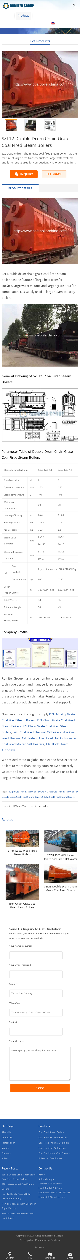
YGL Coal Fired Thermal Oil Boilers (37, 732)
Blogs (41, 23)
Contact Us (24, 23)
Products (23, 15)
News (6, 23)
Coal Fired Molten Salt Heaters (23, 744)
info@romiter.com (55, 1197)
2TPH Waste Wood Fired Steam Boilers (29, 806)
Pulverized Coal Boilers (50, 1158)
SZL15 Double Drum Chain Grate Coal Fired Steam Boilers (60, 888)
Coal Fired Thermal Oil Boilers (54, 1142)
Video (4, 1158)
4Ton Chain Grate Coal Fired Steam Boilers (22, 905)
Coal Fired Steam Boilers (51, 1132)
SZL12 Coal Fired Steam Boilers (58, 796)
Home (7, 15)
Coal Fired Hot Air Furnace (57, 738)
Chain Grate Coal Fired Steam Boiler (59, 791)
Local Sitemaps (38, 1240)
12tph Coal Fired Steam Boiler (24, 791)
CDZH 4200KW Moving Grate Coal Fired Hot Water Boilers (60, 857)
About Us (42, 15)
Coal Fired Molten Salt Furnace (54, 1153)
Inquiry (5, 1148)
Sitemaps (6, 1153)
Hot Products (40, 41)
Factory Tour (62, 15)
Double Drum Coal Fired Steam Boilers (22, 796)
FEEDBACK (54, 174)
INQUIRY (26, 174)
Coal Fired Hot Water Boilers (53, 1137)
